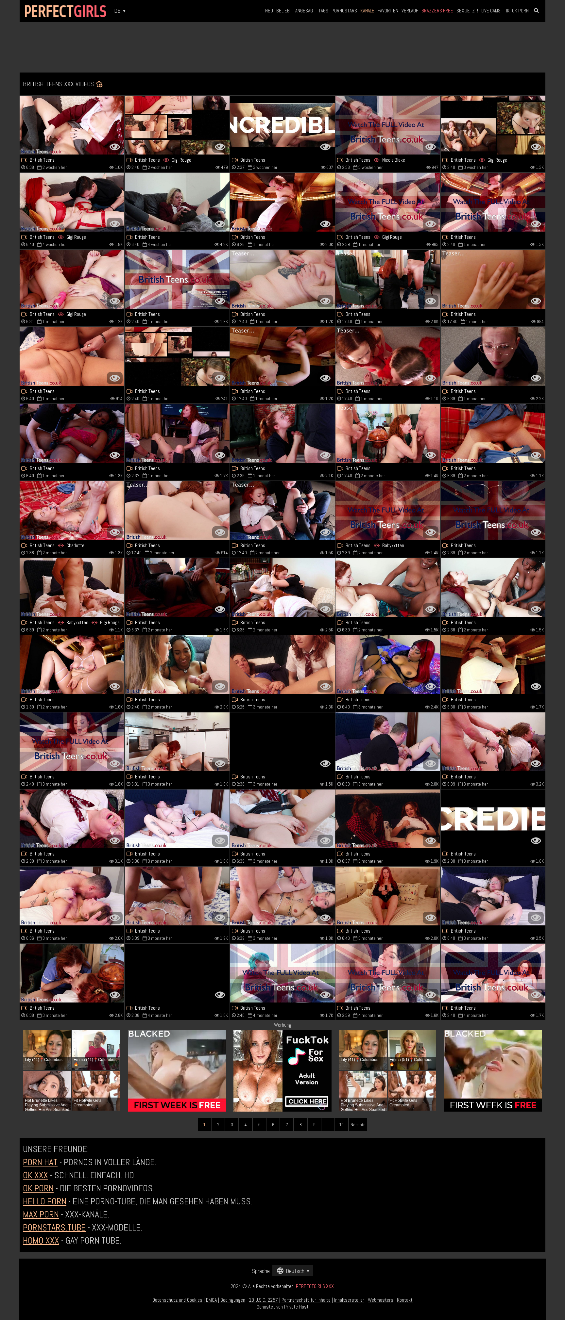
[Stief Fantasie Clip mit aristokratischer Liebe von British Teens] (177, 510)
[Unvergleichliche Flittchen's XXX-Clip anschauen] (282, 819)
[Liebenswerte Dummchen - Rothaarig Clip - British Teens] (282, 202)
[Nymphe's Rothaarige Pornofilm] (493, 664)
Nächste (358, 1125)
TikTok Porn (516, 11)
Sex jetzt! (467, 11)
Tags (323, 11)
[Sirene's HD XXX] (282, 664)
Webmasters (380, 1299)
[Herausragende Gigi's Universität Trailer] (493, 125)
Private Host (296, 1306)
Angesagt (305, 11)
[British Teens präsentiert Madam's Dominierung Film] (177, 741)
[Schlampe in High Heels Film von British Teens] (493, 973)
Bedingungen (232, 1299)
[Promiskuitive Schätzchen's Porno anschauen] (72, 973)
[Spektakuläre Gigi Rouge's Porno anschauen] (72, 279)
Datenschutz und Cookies (177, 1299)
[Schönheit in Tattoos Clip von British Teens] (72, 896)
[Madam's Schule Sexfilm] (493, 741)
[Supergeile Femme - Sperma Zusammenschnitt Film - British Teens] (493, 356)
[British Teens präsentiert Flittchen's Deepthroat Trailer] (282, 896)
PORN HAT (40, 1162)
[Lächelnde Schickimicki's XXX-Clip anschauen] (72, 125)
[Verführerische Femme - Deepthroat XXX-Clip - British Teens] (387, 973)
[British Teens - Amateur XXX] (72, 741)
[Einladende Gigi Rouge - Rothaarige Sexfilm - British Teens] (72, 202)
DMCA (211, 1299)
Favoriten (388, 11)
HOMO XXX (41, 1240)
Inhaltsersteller (349, 1299)
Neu (269, 11)
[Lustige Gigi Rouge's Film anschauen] (177, 125)
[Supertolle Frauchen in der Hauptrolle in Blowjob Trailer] (282, 356)
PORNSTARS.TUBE (54, 1227)
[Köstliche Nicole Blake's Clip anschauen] (387, 125)
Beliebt (284, 11)
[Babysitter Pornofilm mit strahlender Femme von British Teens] (177, 433)
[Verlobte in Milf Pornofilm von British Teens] (493, 819)
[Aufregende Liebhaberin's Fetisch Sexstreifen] (177, 819)
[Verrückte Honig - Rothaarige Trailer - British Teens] (282, 510)
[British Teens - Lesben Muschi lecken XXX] (493, 587)
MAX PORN (41, 1214)
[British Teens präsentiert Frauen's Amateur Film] (387, 664)
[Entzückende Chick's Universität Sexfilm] (282, 125)
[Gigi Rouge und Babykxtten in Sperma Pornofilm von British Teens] (72, 587)
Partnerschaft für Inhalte (306, 1299)
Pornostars (344, 11)
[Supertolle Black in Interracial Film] (177, 587)
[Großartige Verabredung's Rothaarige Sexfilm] (282, 741)
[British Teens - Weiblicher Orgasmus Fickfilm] (387, 741)
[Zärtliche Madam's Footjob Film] (387, 896)
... (328, 1125)
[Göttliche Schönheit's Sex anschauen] (72, 819)
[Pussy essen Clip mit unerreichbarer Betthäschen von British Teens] (282, 973)
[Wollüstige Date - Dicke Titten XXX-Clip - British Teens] (387, 587)
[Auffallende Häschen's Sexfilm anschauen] (493, 896)
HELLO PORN (44, 1201)
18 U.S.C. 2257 (263, 1299)
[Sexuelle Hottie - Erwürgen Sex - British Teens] (177, 896)
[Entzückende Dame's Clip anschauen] (177, 202)
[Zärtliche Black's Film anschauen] (493, 510)
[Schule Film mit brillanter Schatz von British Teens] (387, 819)
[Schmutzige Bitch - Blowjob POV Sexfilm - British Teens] (387, 356)
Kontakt (405, 1299)
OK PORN (38, 1188)
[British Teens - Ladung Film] (387, 510)
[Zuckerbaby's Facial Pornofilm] (493, 202)
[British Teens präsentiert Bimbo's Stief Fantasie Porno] (282, 433)
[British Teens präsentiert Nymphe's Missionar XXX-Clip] (177, 356)
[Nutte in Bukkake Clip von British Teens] (387, 279)
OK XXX (35, 1175)
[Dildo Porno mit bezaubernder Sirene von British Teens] (177, 279)
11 (341, 1125)
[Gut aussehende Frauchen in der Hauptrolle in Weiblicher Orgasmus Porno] (72, 433)
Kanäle (367, 11)
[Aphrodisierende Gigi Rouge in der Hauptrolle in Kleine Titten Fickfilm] (387, 202)
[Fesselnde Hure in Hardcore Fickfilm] (177, 973)
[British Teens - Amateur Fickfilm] (282, 279)
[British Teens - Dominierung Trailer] (387, 433)
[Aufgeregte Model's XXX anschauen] (72, 356)
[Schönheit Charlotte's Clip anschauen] (72, 510)
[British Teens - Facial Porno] (72, 664)
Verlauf (410, 11)
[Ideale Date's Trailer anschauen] (493, 433)
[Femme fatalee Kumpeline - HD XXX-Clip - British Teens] (493, 279)
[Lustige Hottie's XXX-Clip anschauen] (177, 664)
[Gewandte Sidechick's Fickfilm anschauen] (282, 587)
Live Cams (491, 11)
